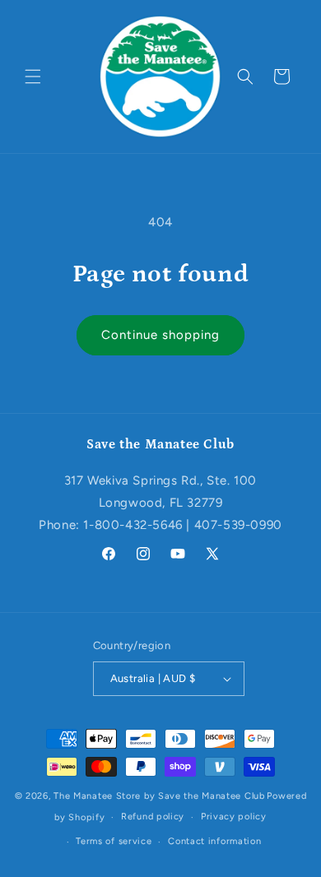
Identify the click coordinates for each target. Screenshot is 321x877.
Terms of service (113, 841)
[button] (33, 76)
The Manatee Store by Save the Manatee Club (159, 796)
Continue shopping (160, 334)
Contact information (214, 841)
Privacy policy (234, 816)
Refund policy (152, 816)
